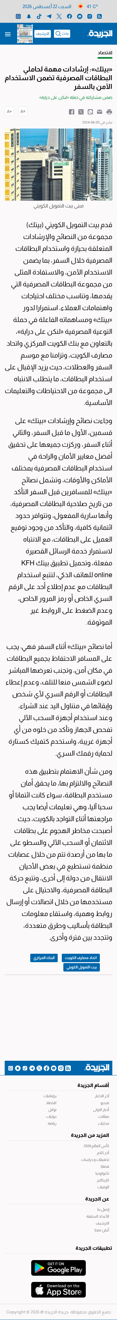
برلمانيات (49, 1096)
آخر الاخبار (102, 1096)
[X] (59, 16)
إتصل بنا (103, 1209)
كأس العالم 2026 (96, 1146)
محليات (103, 1123)
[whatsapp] (18, 16)
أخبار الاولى (101, 1110)
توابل (52, 1110)
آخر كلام (103, 1153)
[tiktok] (39, 16)
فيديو (104, 1103)
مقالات (103, 1116)
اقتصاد (51, 1103)
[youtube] (79, 16)
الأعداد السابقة (97, 1216)
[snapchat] (29, 16)
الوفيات (103, 1187)
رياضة (52, 1123)
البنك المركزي (44, 958)
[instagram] (89, 16)
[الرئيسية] (99, 33)
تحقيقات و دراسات (95, 1159)
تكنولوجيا (102, 1173)
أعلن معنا (102, 1230)
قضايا (105, 1166)
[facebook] (69, 16)
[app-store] (58, 1287)
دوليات (51, 1116)
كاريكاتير (103, 1180)
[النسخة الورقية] (25, 34)
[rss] (99, 16)
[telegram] (49, 16)
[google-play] (58, 1265)
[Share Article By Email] (99, 111)
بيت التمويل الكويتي (81, 967)
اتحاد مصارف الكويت (81, 958)
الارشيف (42, 34)
